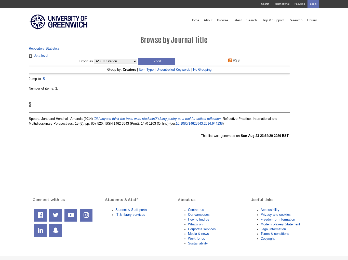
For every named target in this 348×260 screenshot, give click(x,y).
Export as (86, 61)
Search (265, 3)
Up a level (40, 55)
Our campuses (199, 214)
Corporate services (202, 229)
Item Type (146, 69)
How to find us (198, 219)
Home (195, 20)
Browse (222, 20)
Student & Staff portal (131, 210)
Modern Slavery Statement (280, 224)
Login (313, 3)
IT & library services (130, 214)
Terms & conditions (275, 234)
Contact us (196, 210)
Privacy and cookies (276, 214)
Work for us (196, 238)
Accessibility (270, 210)
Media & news (198, 234)
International (282, 3)
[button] (156, 61)
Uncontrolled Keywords (173, 69)
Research (295, 20)
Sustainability (198, 243)
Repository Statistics (44, 48)
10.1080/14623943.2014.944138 (199, 123)
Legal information (273, 229)
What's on (195, 224)
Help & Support (272, 20)
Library (312, 20)
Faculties (300, 3)
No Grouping (202, 69)
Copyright (268, 238)
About (208, 20)
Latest (237, 20)
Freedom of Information (278, 219)
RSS (236, 60)
